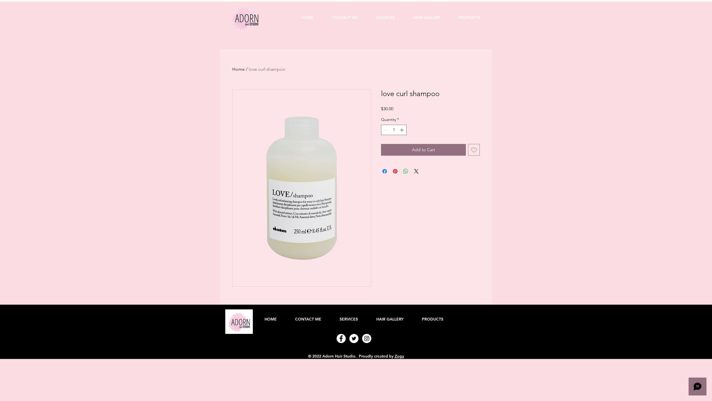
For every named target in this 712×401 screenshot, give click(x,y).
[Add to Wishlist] (474, 150)
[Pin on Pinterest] (395, 171)
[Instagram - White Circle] (366, 338)
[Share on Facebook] (384, 171)
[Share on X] (416, 171)
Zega (399, 356)
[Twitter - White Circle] (354, 338)
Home (238, 69)
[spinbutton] (394, 130)
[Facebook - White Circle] (341, 338)
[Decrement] (385, 130)
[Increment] (402, 130)
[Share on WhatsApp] (405, 171)
